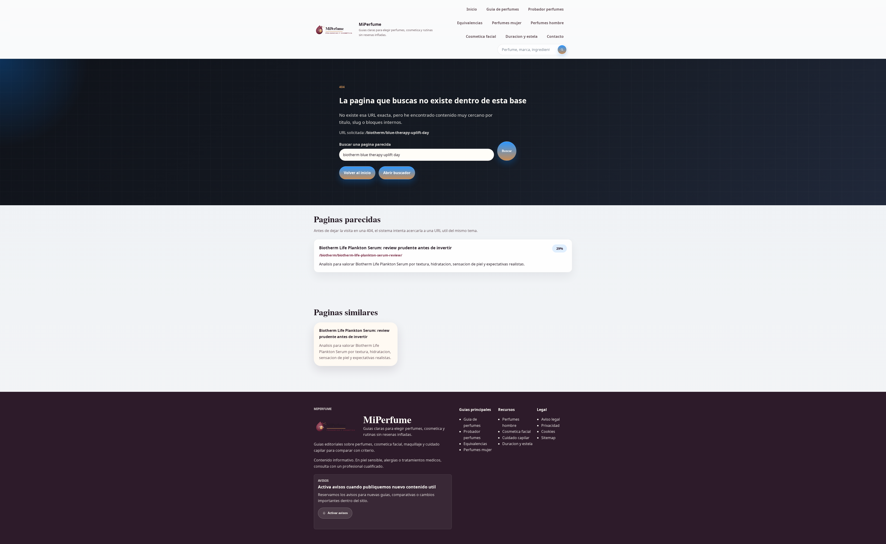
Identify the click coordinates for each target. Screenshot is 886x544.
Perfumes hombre (547, 22)
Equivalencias (469, 22)
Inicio (472, 9)
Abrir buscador (396, 172)
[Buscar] (562, 49)
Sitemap (548, 437)
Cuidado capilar (516, 437)
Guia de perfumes (502, 9)
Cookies (548, 431)
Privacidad (550, 425)
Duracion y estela (522, 36)
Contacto (555, 36)
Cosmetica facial (481, 36)
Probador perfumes (546, 9)
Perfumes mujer (506, 22)
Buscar (507, 151)
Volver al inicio (357, 172)
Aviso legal (550, 419)
